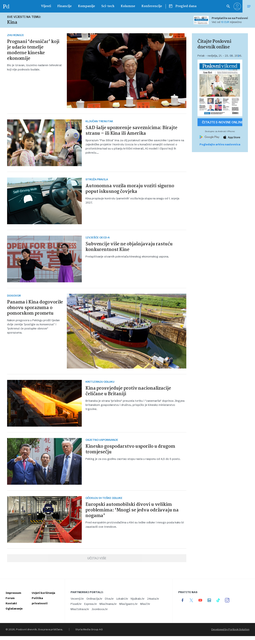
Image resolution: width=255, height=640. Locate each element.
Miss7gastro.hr (128, 604)
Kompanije (86, 6)
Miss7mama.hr (108, 604)
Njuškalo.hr (137, 598)
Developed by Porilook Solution (230, 629)
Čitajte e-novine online (222, 122)
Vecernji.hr (77, 598)
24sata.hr (153, 598)
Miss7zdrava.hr (80, 609)
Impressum (13, 593)
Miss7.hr (145, 604)
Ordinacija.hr (94, 598)
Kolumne (128, 6)
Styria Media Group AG (89, 629)
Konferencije (152, 6)
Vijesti (46, 6)
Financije (64, 6)
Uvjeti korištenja (43, 593)
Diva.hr (109, 598)
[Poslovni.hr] (6, 6)
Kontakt (11, 603)
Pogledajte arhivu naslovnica (220, 144)
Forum (10, 598)
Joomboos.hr (100, 609)
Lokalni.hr (122, 598)
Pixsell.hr (76, 604)
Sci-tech (107, 6)
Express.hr (90, 604)
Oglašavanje (14, 608)
